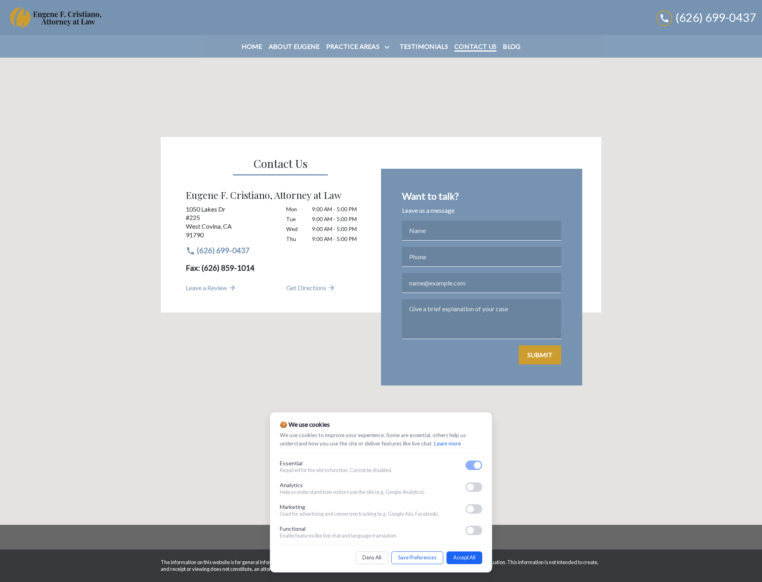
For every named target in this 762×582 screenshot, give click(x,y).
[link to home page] (55, 17)
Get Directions (306, 287)
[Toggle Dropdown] (388, 47)
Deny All (371, 557)
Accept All (464, 557)
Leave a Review (207, 287)
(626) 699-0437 (222, 250)
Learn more (447, 443)
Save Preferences (417, 557)
